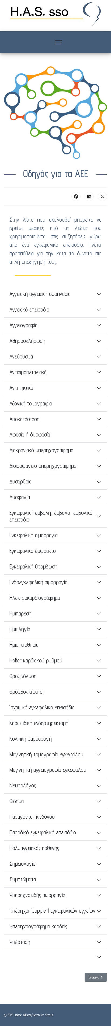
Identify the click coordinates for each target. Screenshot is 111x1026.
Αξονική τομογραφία (30, 403)
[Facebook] (76, 196)
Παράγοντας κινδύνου (32, 816)
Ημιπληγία (19, 629)
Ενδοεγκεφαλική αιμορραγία (38, 582)
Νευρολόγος (22, 785)
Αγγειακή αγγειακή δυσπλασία (40, 293)
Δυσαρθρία (20, 481)
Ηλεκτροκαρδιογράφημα (34, 597)
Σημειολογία (22, 863)
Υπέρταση (19, 942)
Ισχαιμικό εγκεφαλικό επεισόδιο (42, 707)
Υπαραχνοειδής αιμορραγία (37, 895)
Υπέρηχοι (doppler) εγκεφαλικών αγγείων (52, 910)
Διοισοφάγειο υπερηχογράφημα (42, 465)
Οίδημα (16, 801)
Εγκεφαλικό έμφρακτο (32, 550)
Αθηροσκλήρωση (27, 340)
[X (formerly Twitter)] (102, 196)
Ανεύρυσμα (21, 356)
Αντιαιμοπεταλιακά (28, 372)
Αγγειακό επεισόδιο (29, 309)
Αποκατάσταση (24, 419)
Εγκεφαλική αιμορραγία (33, 535)
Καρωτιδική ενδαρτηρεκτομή (38, 723)
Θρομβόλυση (23, 676)
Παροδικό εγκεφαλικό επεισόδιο (42, 832)
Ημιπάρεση (20, 613)
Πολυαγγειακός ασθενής (34, 848)
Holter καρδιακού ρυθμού (35, 660)
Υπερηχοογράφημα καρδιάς (38, 926)
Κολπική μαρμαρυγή (30, 738)
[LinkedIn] (89, 196)
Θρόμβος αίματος (26, 691)
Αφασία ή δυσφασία (29, 434)
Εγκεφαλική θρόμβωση (33, 566)
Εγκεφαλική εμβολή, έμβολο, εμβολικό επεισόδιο (50, 516)
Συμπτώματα (22, 879)
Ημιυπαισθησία (24, 644)
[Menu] (58, 42)
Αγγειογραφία (23, 325)
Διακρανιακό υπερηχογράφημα (41, 450)
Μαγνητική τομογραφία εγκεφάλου (46, 754)
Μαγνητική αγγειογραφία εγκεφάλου (47, 769)
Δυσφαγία (19, 497)
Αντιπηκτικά (21, 387)
